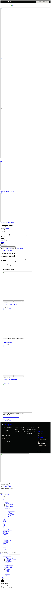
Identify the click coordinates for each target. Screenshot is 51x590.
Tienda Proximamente (7, 548)
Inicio (4, 498)
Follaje (9, 515)
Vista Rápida (16, 301)
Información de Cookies (7, 530)
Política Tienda (30, 433)
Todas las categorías (7, 556)
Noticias (16, 429)
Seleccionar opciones (7, 308)
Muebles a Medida (9, 506)
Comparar (13, 247)
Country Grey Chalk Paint (10, 379)
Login (2, 493)
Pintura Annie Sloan (9, 504)
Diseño (9, 516)
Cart (4, 525)
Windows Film (8, 508)
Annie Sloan (6, 228)
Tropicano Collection (9, 567)
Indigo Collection (8, 563)
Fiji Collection (8, 562)
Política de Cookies (31, 431)
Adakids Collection (9, 558)
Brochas (6, 248)
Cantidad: (2, 243)
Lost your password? (4, 494)
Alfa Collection (8, 560)
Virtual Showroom (6, 549)
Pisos (9, 512)
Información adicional (7, 250)
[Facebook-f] (4, 1)
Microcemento (11, 514)
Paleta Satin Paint (6, 538)
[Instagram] (2, 1)
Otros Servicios (8, 510)
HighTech (40, 451)
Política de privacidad (31, 429)
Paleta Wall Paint (6, 539)
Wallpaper (7, 505)
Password (2, 490)
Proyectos (23, 427)
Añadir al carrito (4, 245)
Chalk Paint (7, 571)
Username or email (4, 488)
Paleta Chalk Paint (6, 536)
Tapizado (10, 513)
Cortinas (7, 503)
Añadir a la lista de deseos (6, 247)
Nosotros (16, 427)
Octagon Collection (9, 565)
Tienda (22, 429)
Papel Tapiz (5, 557)
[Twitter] (6, 1)
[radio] (2, 240)
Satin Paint (7, 572)
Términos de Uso (30, 427)
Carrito (4, 524)
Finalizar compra (6, 529)
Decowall (7, 507)
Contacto (17, 431)
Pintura (10, 248)
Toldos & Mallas (11, 511)
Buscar (14, 552)
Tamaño (2, 238)
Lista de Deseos (6, 531)
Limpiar (2, 242)
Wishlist (4, 550)
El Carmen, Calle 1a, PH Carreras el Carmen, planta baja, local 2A (42, 430)
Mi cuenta (5, 532)
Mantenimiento (11, 517)
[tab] (27, 250)
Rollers (6, 502)
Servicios (5, 501)
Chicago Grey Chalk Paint (10, 304)
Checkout (5, 526)
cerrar (4, 588)
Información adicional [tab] (7, 253)
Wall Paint (7, 574)
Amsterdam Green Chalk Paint (11, 417)
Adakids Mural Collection (10, 559)
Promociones (23, 431)
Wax (6, 575)
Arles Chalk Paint (7, 342)
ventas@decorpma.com (43, 437)
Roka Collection (8, 566)
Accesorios (7, 569)
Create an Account (7, 486)
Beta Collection (8, 561)
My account (5, 533)
